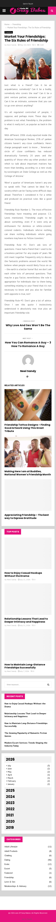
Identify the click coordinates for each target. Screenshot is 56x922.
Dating (7, 859)
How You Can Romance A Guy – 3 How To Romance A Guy (28, 344)
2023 (10, 802)
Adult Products (10, 851)
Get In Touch (28, 4)
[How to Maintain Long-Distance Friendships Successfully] (28, 645)
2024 (10, 796)
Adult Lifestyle (10, 846)
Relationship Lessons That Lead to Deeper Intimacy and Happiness (26, 620)
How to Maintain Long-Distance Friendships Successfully (24, 666)
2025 (10, 790)
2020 (10, 821)
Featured (8, 873)
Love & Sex (9, 881)
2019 (10, 827)
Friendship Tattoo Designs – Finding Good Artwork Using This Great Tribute (27, 428)
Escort (7, 868)
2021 (10, 815)
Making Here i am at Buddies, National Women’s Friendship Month (27, 473)
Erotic (6, 864)
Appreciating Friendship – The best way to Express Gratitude (26, 516)
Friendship (8, 32)
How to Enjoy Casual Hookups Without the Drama (23, 574)
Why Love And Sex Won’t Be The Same (28, 327)
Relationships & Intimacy (15, 886)
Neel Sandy (11, 45)
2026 (10, 759)
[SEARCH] (48, 685)
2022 (10, 808)
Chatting (8, 855)
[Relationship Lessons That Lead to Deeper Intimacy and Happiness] (28, 599)
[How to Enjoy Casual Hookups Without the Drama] (28, 553)
